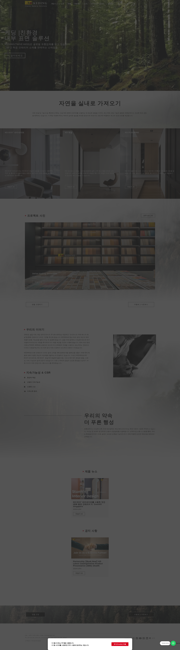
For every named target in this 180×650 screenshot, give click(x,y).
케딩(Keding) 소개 (57, 4)
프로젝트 (77, 4)
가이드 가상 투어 (16, 69)
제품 (69, 4)
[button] (2, 44)
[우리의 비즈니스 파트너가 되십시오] (173, 643)
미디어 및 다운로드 (97, 4)
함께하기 (111, 4)
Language (123, 4)
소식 (85, 4)
